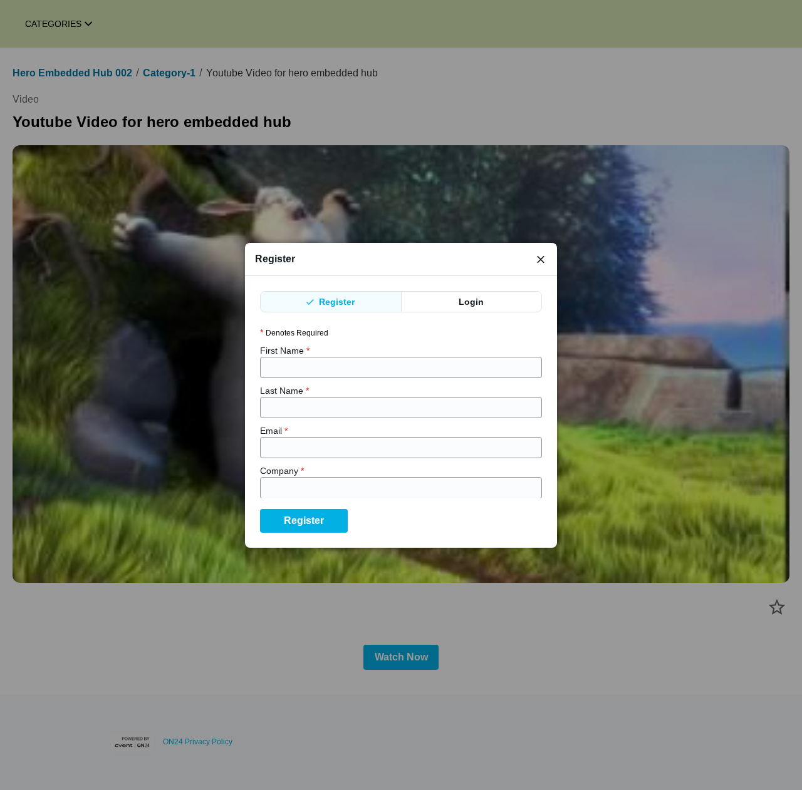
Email (274, 431)
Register (335, 302)
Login (471, 302)
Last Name (284, 391)
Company (282, 471)
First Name (285, 350)
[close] (540, 259)
